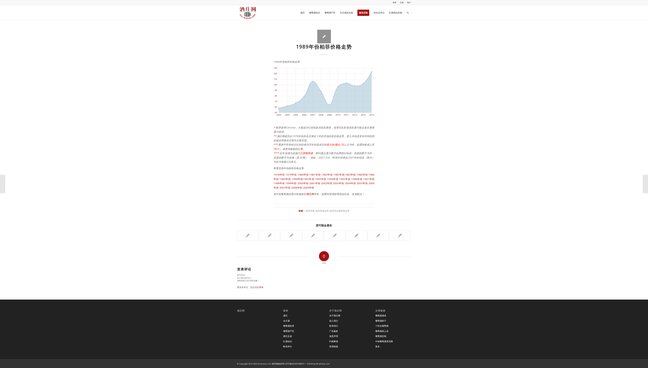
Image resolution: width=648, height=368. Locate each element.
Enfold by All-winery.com (318, 363)
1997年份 (368, 179)
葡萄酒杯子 (380, 320)
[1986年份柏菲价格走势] (312, 235)
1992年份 (308, 179)
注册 (402, 2)
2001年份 (314, 183)
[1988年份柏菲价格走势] (334, 235)
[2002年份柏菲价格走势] (378, 235)
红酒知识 (287, 341)
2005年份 (362, 183)
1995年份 (344, 179)
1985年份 (350, 174)
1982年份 (327, 174)
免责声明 (333, 336)
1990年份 (297, 179)
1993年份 (320, 179)
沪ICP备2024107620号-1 (295, 363)
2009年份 (308, 187)
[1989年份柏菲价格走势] (324, 36)
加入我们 (333, 320)
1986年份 (362, 174)
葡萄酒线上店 (381, 331)
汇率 (300, 149)
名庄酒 (286, 320)
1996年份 (356, 179)
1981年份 (315, 174)
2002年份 (326, 183)
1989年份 (285, 179)
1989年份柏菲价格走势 (324, 46)
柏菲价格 (310, 210)
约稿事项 (333, 341)
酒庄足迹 (287, 336)
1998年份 (279, 183)
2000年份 (302, 183)
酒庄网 (310, 194)
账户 (409, 2)
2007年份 (284, 187)
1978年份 (279, 174)
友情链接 (333, 346)
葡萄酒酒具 (380, 315)
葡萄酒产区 (288, 331)
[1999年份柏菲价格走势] (356, 235)
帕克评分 (287, 346)
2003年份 (338, 183)
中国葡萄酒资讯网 (384, 341)
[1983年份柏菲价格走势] (291, 235)
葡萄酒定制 (380, 336)
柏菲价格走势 (322, 210)
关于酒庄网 (334, 315)
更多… (378, 346)
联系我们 (333, 325)
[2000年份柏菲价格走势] (247, 235)
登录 (394, 2)
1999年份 (290, 183)
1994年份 (332, 179)
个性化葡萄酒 (381, 325)
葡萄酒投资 (288, 325)
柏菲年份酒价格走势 (339, 210)
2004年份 (350, 183)
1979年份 (291, 174)
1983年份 (339, 174)
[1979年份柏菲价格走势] (269, 235)
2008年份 (296, 187)
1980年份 (303, 174)
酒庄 (285, 315)
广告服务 (333, 331)
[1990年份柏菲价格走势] (399, 235)
